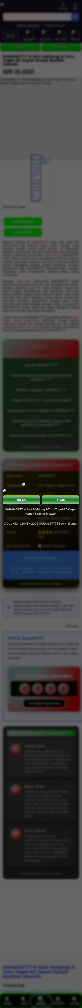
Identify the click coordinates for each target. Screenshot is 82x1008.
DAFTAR (21, 500)
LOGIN (60, 500)
